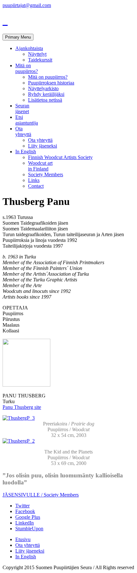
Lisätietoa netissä (45, 100)
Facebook (25, 511)
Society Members (45, 174)
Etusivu (23, 539)
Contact (36, 186)
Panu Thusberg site (22, 407)
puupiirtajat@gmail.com (27, 5)
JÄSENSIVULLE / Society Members (41, 494)
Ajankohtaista (29, 48)
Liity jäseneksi (42, 146)
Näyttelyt (37, 54)
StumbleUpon (29, 528)
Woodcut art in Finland (40, 165)
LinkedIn (24, 523)
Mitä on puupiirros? (26, 68)
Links (34, 180)
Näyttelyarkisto (43, 88)
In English (25, 151)
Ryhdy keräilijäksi (46, 94)
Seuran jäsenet (22, 108)
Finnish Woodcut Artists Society (60, 157)
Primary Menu (18, 37)
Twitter (22, 505)
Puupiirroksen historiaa (51, 82)
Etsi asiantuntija (26, 120)
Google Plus (27, 517)
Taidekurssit (40, 59)
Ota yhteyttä (23, 131)
